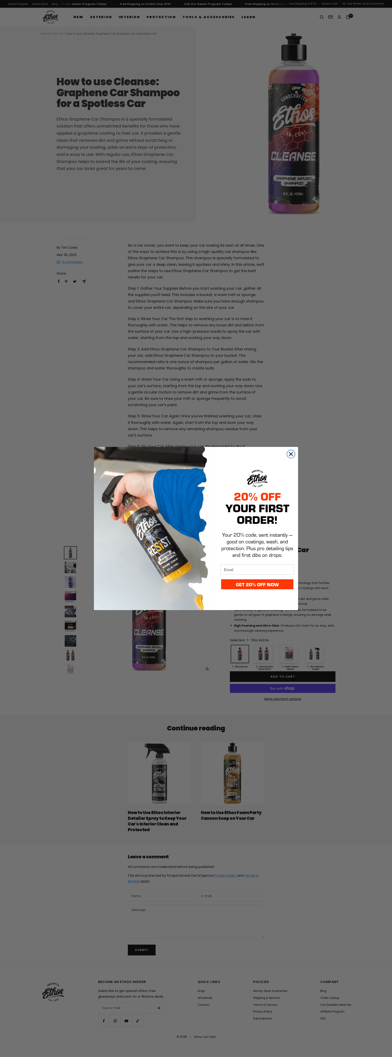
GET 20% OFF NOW (257, 584)
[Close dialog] (291, 454)
